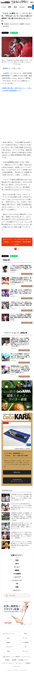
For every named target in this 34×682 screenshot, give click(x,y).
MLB (15, 7)
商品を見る (17, 472)
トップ (3, 7)
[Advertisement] (17, 116)
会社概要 (14, 660)
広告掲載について (22, 660)
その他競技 (17, 573)
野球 (9, 7)
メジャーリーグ (14, 24)
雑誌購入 (7, 660)
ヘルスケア (17, 577)
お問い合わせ (6, 656)
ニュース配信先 (16, 656)
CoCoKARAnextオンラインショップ (17, 480)
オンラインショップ (8, 633)
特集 (17, 587)
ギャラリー (17, 590)
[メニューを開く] (31, 2)
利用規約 (28, 663)
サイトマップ (17, 666)
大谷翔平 (22, 24)
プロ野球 (6, 24)
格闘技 (30, 7)
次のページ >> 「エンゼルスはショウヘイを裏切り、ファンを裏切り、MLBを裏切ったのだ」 (17, 242)
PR (17, 583)
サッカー (22, 7)
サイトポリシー (20, 663)
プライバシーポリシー (8, 663)
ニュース (28, 24)
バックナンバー (17, 580)
